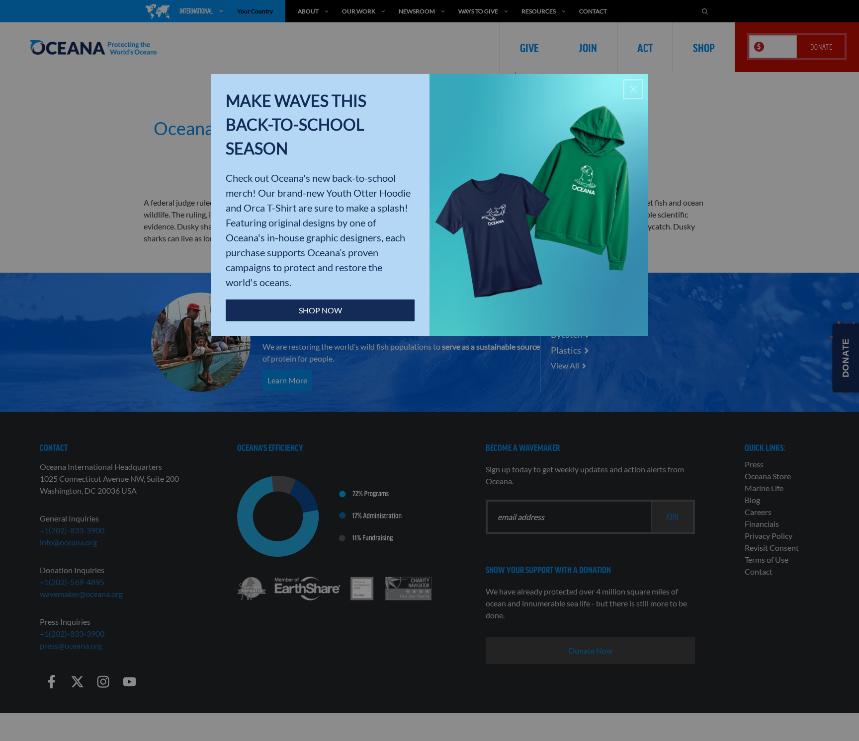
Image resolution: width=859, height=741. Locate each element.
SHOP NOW (320, 310)
